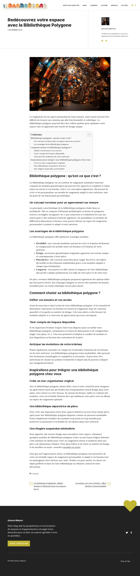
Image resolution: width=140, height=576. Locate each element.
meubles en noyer (71, 447)
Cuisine (104, 5)
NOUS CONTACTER (19, 543)
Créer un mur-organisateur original (49, 163)
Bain (85, 5)
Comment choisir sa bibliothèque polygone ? (51, 147)
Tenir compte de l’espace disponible (49, 153)
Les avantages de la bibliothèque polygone (51, 144)
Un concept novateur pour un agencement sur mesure (57, 141)
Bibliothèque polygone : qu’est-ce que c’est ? (51, 138)
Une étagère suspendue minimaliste (49, 169)
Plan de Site (125, 561)
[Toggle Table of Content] (88, 135)
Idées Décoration (71, 5)
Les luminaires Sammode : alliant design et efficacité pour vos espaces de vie (50, 486)
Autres (124, 5)
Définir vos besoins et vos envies (47, 150)
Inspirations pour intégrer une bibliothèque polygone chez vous (60, 160)
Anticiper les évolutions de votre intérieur (52, 156)
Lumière (93, 5)
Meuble (114, 5)
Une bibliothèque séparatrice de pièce (50, 166)
